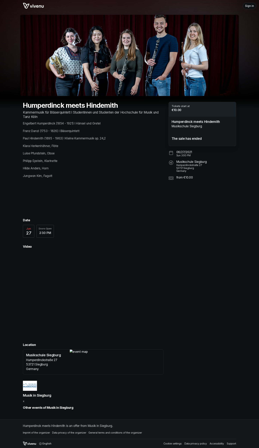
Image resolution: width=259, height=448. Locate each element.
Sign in (249, 6)
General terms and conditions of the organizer (115, 432)
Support (231, 443)
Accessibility (217, 443)
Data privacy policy (195, 443)
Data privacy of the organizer (69, 432)
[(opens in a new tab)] (116, 352)
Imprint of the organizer (36, 432)
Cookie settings (173, 443)
